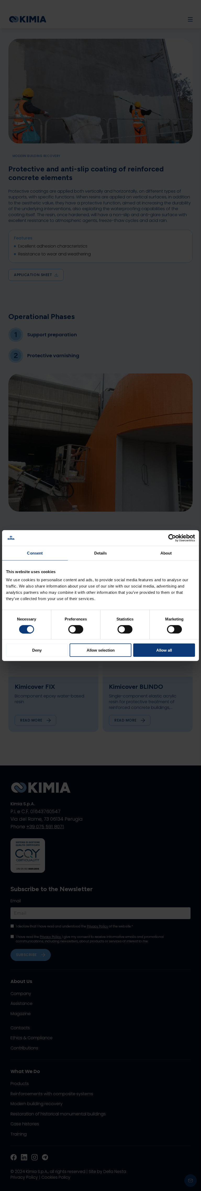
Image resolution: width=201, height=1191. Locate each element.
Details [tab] (100, 553)
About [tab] (166, 553)
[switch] (75, 629)
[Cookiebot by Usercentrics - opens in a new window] (172, 538)
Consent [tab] (35, 553)
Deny (37, 650)
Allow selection (101, 650)
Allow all (164, 650)
